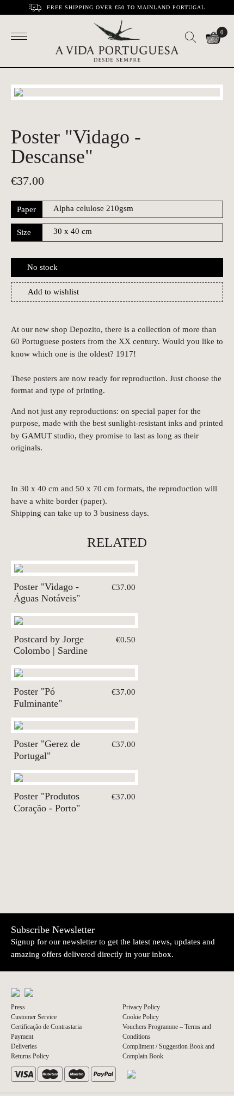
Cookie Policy (140, 1017)
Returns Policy (30, 1056)
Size (24, 232)
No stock (42, 267)
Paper (26, 209)
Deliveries (24, 1046)
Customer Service (34, 1017)
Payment (22, 1036)
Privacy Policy (141, 1007)
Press (18, 1007)
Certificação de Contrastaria (46, 1027)
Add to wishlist (53, 291)
